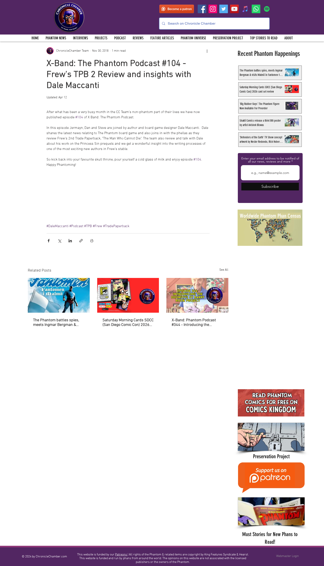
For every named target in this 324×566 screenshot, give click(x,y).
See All (223, 270)
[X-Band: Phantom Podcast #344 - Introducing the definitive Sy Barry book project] (197, 295)
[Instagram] (213, 9)
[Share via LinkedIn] (70, 241)
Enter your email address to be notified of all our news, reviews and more (270, 160)
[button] (101, 38)
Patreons (121, 555)
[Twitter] (223, 9)
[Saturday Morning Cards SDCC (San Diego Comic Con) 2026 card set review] (128, 295)
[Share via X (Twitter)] (59, 241)
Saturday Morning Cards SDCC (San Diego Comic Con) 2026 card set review (128, 322)
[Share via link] (81, 241)
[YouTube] (234, 9)
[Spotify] (267, 9)
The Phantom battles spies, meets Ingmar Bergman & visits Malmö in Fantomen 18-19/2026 (58, 322)
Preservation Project (271, 456)
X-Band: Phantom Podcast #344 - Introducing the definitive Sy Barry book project (194, 322)
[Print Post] (92, 241)
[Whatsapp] (256, 9)
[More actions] (207, 50)
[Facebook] (202, 9)
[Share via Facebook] (49, 241)
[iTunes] (245, 9)
